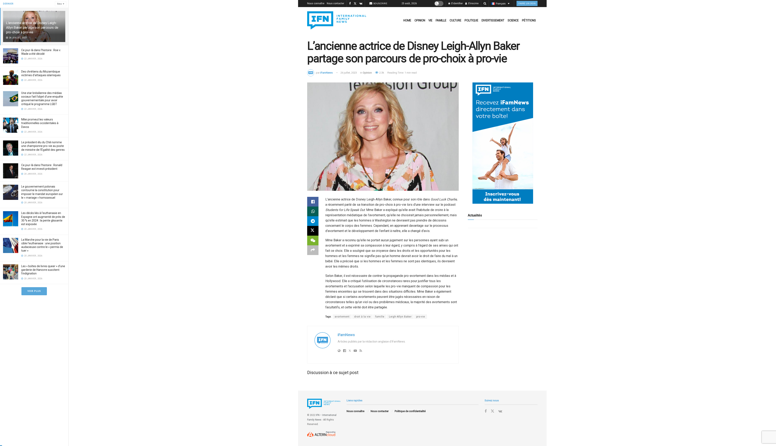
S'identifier (456, 3)
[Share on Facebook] (312, 202)
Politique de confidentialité (410, 411)
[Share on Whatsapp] (312, 211)
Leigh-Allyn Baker (400, 316)
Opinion (419, 20)
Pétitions (529, 20)
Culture (455, 20)
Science (513, 20)
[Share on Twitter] (312, 231)
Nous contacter (335, 3)
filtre (59, 4)
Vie (430, 20)
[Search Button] (485, 3)
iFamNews (326, 72)
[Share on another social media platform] (312, 250)
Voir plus (34, 291)
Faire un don (527, 3)
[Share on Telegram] (312, 221)
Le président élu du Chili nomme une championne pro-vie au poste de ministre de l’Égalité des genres (43, 146)
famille (379, 316)
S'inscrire (473, 3)
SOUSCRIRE (380, 3)
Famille (441, 20)
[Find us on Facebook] (350, 3)
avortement (342, 316)
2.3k (381, 72)
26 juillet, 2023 (349, 72)
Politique (471, 20)
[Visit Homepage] (336, 20)
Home (407, 20)
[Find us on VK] (360, 3)
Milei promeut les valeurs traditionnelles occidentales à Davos (39, 123)
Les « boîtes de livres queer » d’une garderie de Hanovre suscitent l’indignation (43, 270)
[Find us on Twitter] (355, 3)
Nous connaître (315, 3)
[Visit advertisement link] (503, 143)
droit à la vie (362, 316)
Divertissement (493, 20)
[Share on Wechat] (312, 240)
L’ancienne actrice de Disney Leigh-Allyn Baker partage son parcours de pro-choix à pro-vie (32, 27)
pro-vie (420, 316)
